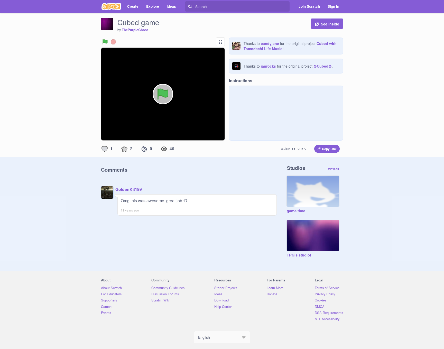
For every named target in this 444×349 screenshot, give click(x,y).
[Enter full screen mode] (220, 42)
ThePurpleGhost (135, 29)
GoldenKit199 (128, 189)
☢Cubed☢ (322, 66)
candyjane (270, 43)
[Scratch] (111, 6)
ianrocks (268, 66)
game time (296, 211)
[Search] (190, 6)
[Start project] (105, 42)
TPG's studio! (299, 255)
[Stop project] (113, 42)
